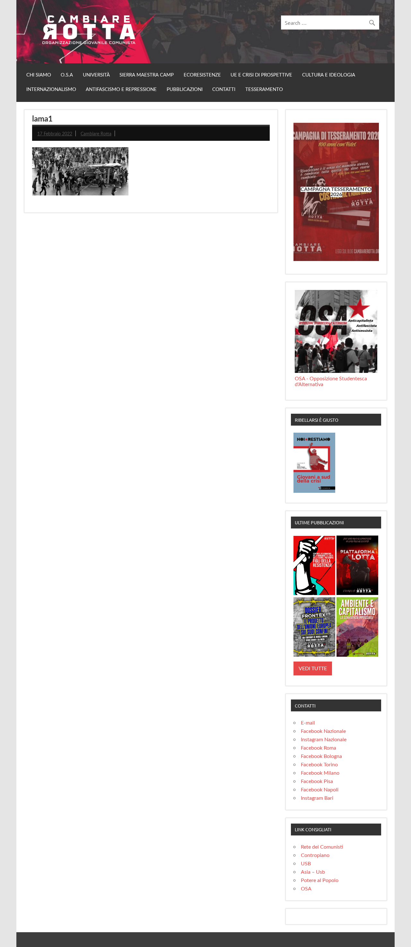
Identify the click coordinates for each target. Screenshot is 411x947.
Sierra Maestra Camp (146, 75)
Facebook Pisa (317, 781)
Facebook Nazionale (323, 731)
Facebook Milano (320, 773)
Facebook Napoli (319, 789)
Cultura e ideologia (328, 75)
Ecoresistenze (202, 75)
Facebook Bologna (321, 756)
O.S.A (67, 75)
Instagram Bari (317, 798)
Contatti (223, 89)
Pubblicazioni (185, 89)
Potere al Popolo (319, 880)
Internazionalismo (51, 89)
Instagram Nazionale (323, 739)
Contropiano (315, 855)
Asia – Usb (313, 872)
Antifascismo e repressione (121, 89)
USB (306, 863)
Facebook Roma (318, 748)
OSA (306, 888)
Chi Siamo (38, 75)
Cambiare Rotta (96, 133)
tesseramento (264, 89)
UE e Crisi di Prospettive (261, 75)
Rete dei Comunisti (322, 847)
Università (96, 75)
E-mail (308, 723)
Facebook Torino (319, 764)
